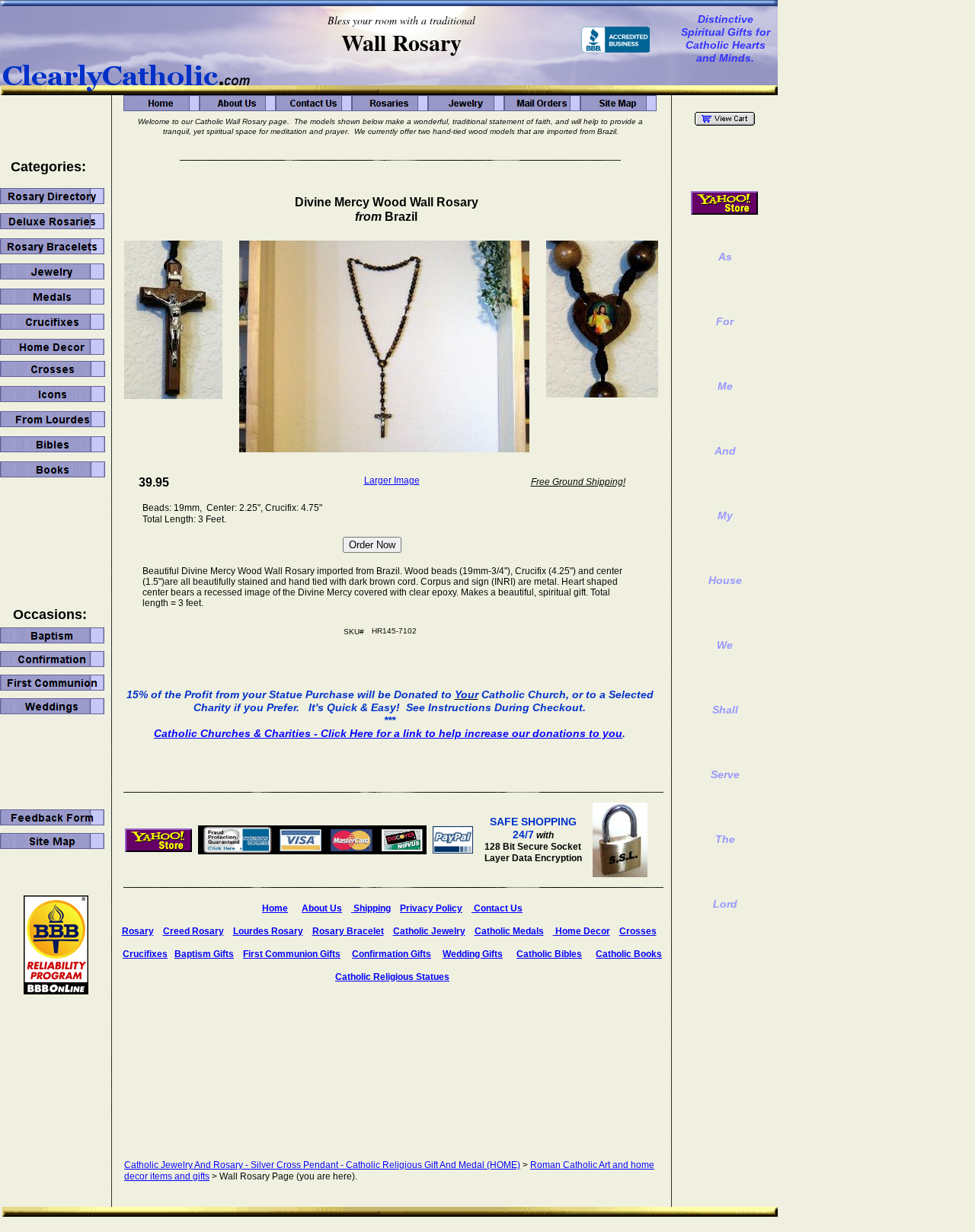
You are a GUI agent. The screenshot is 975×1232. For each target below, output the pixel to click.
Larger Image (392, 480)
